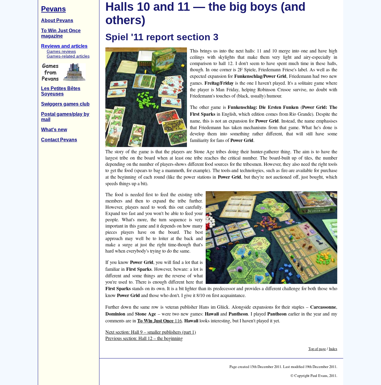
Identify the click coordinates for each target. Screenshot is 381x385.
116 (159, 320)
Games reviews (61, 51)
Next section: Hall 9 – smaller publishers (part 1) (150, 332)
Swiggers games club (65, 103)
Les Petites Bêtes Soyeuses (60, 91)
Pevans (53, 9)
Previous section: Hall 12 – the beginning (144, 338)
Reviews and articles (64, 46)
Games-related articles (68, 56)
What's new (54, 129)
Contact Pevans (59, 139)
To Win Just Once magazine (61, 33)
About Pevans (57, 20)
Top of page (317, 348)
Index (333, 348)
